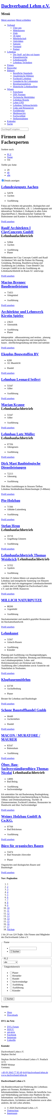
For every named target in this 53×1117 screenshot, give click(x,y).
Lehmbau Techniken (22, 62)
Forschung (18, 92)
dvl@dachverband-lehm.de (35, 1072)
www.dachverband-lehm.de (14, 1075)
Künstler (16, 990)
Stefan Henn (10, 526)
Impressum (12, 1113)
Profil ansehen (7, 221)
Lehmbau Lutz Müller (18, 434)
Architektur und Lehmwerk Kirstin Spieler (22, 314)
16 (8, 924)
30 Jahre (17, 36)
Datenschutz (13, 1110)
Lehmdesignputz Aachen (19, 187)
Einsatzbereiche (20, 57)
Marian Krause (13, 405)
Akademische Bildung (23, 76)
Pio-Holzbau (10, 500)
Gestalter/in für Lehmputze (25, 81)
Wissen (10, 89)
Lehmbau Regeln (21, 100)
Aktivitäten (18, 41)
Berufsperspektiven (22, 84)
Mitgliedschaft (19, 38)
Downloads (12, 1015)
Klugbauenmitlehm (15, 680)
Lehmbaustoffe (20, 60)
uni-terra (11, 1032)
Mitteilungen (19, 30)
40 (8, 172)
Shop (9, 1012)
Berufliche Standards (22, 73)
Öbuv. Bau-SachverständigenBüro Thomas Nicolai (24, 769)
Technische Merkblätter (24, 97)
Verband (11, 25)
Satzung (16, 44)
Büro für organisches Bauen (22, 846)
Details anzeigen (11, 180)
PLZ (9, 154)
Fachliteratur (19, 110)
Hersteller (16, 975)
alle (8, 175)
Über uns (17, 28)
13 (8, 916)
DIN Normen (19, 94)
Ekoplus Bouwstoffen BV (20, 354)
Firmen (10, 65)
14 (8, 919)
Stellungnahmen (20, 118)
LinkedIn (11, 1040)
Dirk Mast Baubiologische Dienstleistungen (20, 465)
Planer (15, 972)
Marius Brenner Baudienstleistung (14, 284)
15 (8, 921)
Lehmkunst (9, 633)
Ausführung (18, 987)
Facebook (11, 1034)
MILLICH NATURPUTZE (21, 600)
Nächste (11, 929)
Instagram (11, 1037)
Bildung (11, 70)
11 (8, 910)
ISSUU (10, 1029)
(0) (11, 1072)
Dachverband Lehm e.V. (25, 5)
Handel (15, 978)
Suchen (15, 951)
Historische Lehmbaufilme (25, 86)
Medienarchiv (19, 113)
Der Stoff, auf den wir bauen (26, 54)
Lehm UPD (18, 102)
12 (8, 913)
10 (8, 908)
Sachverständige (20, 981)
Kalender (11, 121)
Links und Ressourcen (23, 108)
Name (10, 157)
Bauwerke (12, 68)
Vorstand (17, 46)
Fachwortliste (19, 116)
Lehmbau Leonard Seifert (20, 379)
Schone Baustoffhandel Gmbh (23, 710)
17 (8, 927)
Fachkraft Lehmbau (22, 78)
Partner (16, 49)
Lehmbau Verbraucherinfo (25, 105)
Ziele (15, 33)
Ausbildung (17, 984)
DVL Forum (13, 1026)
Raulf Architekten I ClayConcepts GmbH (17, 230)
